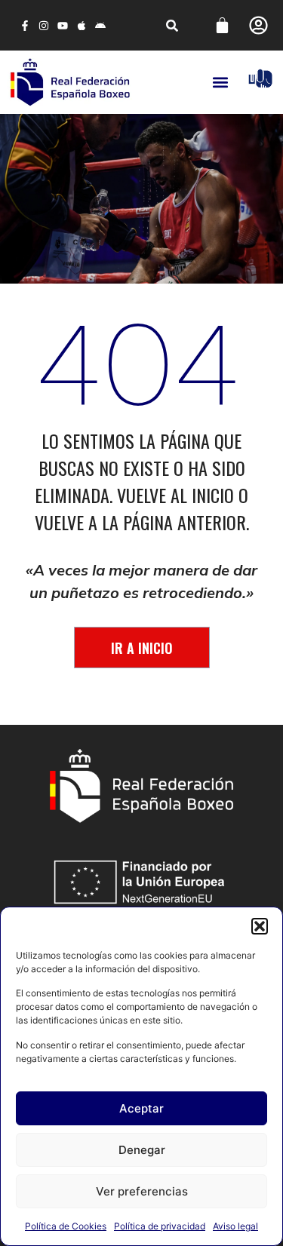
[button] (259, 926)
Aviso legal (235, 1226)
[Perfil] (258, 25)
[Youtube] (62, 25)
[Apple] (81, 25)
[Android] (100, 25)
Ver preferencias (142, 1191)
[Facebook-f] (24, 25)
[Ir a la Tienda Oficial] (260, 78)
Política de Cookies (65, 1226)
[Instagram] (43, 25)
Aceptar (141, 1108)
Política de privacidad (159, 1226)
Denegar (141, 1150)
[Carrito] (222, 25)
